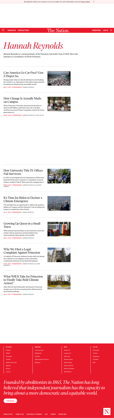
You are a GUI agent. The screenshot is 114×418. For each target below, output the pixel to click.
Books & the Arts (11, 362)
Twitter (95, 353)
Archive (37, 356)
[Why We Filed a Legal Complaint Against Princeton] (59, 255)
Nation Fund (62, 414)
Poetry (8, 368)
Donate (10, 400)
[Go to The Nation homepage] (58, 30)
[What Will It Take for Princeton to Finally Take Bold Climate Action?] (59, 282)
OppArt (8, 365)
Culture (8, 359)
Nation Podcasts (69, 368)
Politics (8, 350)
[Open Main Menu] (3, 30)
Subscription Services (42, 359)
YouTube (95, 359)
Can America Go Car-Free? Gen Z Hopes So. (23, 74)
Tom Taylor (40, 115)
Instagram (96, 356)
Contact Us (67, 353)
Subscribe (96, 30)
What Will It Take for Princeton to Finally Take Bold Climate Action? (23, 280)
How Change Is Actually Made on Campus (22, 100)
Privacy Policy (85, 2)
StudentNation (16, 87)
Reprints (37, 362)
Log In (105, 30)
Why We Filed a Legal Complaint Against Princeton (22, 250)
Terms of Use (20, 414)
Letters (8, 372)
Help (46, 414)
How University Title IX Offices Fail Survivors (23, 172)
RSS (94, 362)
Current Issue (39, 350)
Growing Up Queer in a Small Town (22, 225)
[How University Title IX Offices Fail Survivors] (59, 176)
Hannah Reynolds (28, 87)
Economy (9, 356)
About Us (67, 350)
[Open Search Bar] (111, 30)
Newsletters (23, 30)
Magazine (12, 30)
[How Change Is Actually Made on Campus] (59, 104)
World (8, 353)
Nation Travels (68, 365)
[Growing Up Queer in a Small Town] (59, 229)
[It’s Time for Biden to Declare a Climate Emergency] (59, 203)
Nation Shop (68, 362)
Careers (53, 414)
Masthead (38, 353)
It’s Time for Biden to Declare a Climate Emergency (23, 199)
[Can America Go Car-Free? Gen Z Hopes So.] (59, 78)
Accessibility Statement (34, 414)
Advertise (67, 356)
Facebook (96, 350)
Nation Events (68, 359)
